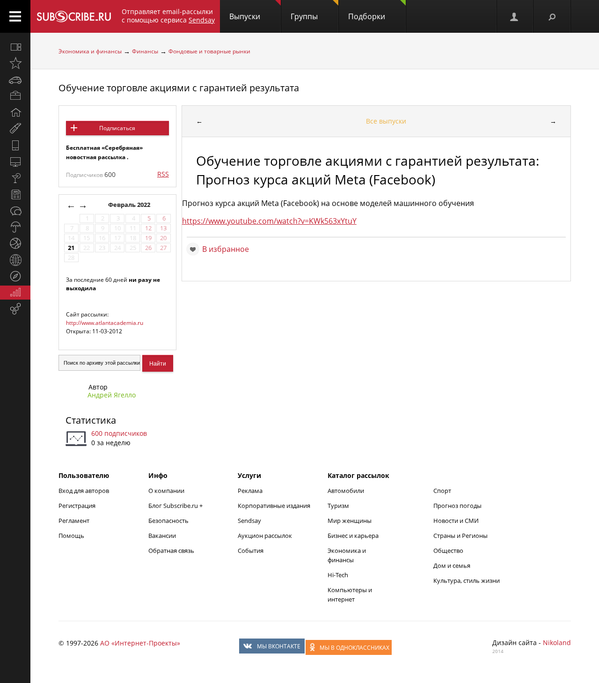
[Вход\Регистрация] (514, 16)
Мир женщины (350, 520)
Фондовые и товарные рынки (209, 51)
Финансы (145, 51)
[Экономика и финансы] (15, 293)
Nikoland (557, 642)
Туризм (338, 505)
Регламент (73, 520)
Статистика (91, 420)
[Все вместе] (15, 47)
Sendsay (249, 520)
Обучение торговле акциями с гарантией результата (178, 87)
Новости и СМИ (456, 520)
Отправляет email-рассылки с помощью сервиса (168, 15)
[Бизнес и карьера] (15, 96)
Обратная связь (171, 550)
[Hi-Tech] (15, 145)
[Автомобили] (15, 80)
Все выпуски (386, 121)
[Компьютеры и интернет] (15, 161)
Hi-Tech (338, 575)
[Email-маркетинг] (15, 309)
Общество (448, 550)
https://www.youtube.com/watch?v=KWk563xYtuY (269, 221)
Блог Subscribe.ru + (176, 505)
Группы (304, 16)
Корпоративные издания (274, 505)
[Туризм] (15, 276)
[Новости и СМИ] (15, 194)
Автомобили (346, 490)
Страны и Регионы (460, 535)
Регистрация (76, 505)
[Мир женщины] (15, 129)
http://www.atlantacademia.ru (104, 323)
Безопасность (168, 520)
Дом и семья (451, 565)
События (250, 550)
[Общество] (15, 211)
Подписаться (117, 128)
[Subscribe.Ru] (73, 16)
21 (71, 248)
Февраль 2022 (130, 205)
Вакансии (162, 535)
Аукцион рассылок (265, 535)
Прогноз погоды (457, 505)
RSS (163, 173)
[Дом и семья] (15, 112)
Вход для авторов (83, 490)
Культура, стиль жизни (466, 580)
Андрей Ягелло (112, 394)
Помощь (71, 535)
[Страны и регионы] (15, 260)
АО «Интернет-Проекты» (140, 643)
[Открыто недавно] (15, 63)
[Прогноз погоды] (15, 227)
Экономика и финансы (90, 51)
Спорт (442, 490)
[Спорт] (15, 243)
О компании (166, 490)
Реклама (250, 490)
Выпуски (244, 16)
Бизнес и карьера (353, 535)
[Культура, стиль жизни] (15, 178)
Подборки (366, 16)
